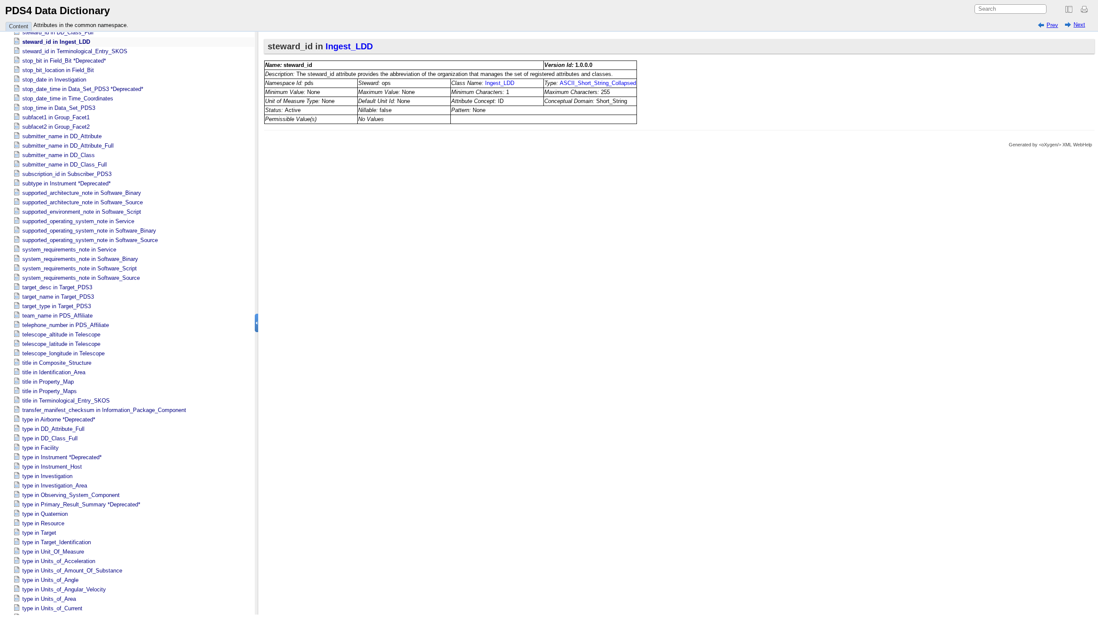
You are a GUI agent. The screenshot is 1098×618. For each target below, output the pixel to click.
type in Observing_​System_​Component (71, 495)
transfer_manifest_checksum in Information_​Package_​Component (104, 410)
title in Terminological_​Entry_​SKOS (66, 400)
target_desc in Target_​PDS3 (57, 287)
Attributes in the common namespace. (80, 25)
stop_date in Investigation (54, 79)
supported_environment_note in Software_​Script (81, 212)
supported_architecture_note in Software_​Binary (81, 193)
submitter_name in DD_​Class (58, 155)
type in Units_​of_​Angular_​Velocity (64, 589)
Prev (1052, 25)
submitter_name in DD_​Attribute (62, 136)
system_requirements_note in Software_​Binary (80, 259)
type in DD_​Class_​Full (50, 438)
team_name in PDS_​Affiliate (57, 315)
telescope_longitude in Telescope (63, 353)
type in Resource (43, 523)
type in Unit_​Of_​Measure (53, 551)
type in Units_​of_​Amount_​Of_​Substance (72, 570)
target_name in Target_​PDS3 (58, 297)
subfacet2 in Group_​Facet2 (56, 127)
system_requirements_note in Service (69, 249)
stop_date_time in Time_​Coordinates (67, 98)
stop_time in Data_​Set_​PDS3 (58, 108)
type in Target (39, 533)
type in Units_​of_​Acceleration (58, 561)
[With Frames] (1068, 9)
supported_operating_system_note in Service (78, 221)
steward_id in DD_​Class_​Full (58, 32)
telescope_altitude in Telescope (61, 334)
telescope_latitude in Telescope (61, 344)
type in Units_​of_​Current (52, 608)
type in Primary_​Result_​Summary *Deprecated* (81, 504)
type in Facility (40, 448)
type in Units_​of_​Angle (50, 580)
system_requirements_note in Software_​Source (81, 278)
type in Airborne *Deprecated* (58, 419)
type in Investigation (47, 476)
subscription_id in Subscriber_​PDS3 (67, 174)
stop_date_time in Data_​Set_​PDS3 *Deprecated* (82, 89)
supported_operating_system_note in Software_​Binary (89, 230)
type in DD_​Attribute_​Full (53, 429)
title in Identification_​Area (53, 372)
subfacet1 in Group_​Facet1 (56, 117)
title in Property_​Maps (49, 391)
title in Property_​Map (48, 382)
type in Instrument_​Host (52, 467)
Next (1079, 24)
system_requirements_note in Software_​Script (79, 268)
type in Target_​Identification (56, 542)
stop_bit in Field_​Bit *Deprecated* (64, 61)
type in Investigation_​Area (54, 485)
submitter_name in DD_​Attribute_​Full (68, 145)
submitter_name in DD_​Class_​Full (64, 164)
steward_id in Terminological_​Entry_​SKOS (74, 51)
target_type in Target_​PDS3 (56, 306)
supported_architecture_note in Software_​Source (82, 202)
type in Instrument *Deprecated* (62, 457)
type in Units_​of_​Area (49, 599)
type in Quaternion (45, 514)
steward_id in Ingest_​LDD (56, 42)
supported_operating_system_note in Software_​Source (90, 240)
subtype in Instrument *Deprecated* (66, 183)
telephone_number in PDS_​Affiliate (65, 325)
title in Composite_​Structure (56, 363)
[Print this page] (1085, 9)
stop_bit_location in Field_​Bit (58, 70)
